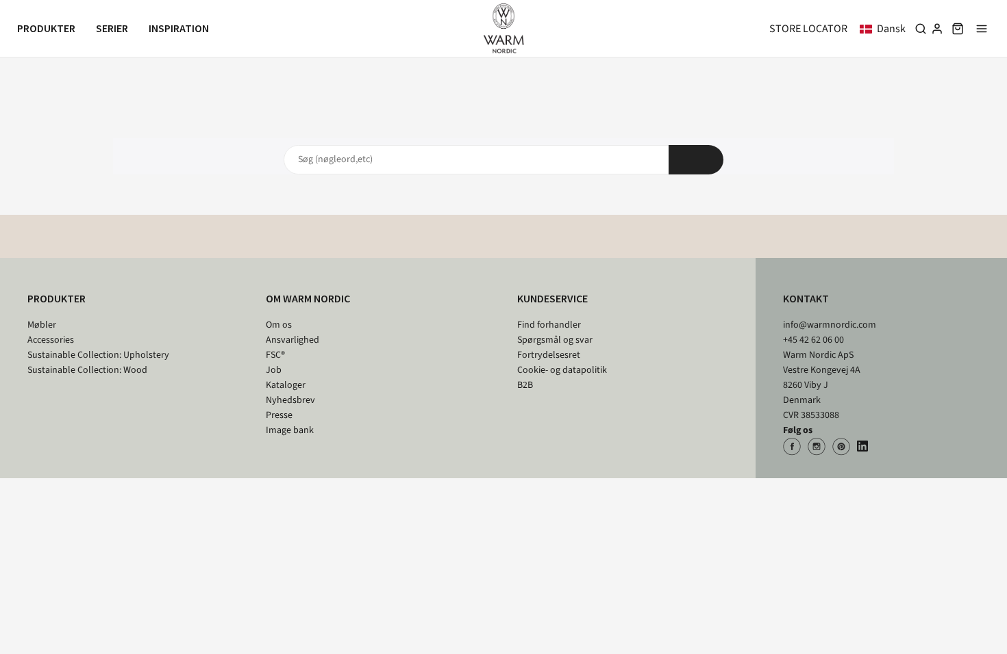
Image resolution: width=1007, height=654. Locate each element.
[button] (885, 29)
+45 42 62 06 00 (813, 340)
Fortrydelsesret (548, 355)
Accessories (50, 340)
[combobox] (503, 159)
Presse (279, 415)
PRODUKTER (56, 298)
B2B (525, 385)
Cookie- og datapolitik (562, 370)
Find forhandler (549, 325)
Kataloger (286, 385)
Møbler (41, 325)
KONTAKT (806, 298)
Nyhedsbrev (290, 400)
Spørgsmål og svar (555, 340)
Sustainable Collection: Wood (87, 370)
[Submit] (696, 159)
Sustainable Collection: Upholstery (98, 355)
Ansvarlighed (292, 340)
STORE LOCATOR (808, 28)
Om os (279, 325)
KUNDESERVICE (552, 298)
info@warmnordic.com (829, 325)
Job (274, 370)
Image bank (290, 430)
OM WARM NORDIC (308, 298)
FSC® (275, 355)
